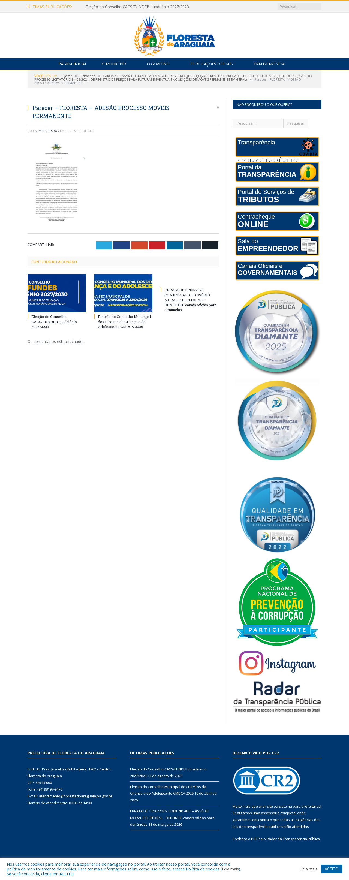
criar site (266, 806)
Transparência (269, 64)
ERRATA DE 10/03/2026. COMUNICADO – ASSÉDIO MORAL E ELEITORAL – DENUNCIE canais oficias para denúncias (190, 299)
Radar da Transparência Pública (293, 838)
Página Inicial (72, 64)
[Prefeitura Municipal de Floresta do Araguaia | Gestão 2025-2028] (174, 34)
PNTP (255, 838)
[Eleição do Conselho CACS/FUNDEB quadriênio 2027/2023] (57, 293)
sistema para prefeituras (299, 806)
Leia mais (230, 868)
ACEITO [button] (331, 868)
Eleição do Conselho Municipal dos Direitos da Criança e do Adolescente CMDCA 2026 (148, 6)
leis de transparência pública (257, 826)
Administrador (47, 131)
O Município (114, 64)
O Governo (158, 64)
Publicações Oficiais (211, 64)
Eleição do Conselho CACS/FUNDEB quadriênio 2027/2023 (54, 321)
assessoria (270, 812)
